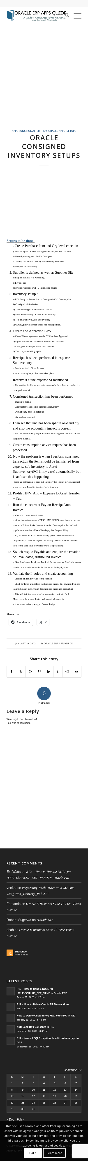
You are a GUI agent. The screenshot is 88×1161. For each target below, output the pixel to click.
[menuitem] (64, 16)
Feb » (20, 1119)
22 (12, 1102)
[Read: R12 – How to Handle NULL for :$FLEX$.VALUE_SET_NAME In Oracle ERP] (11, 991)
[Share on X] (20, 671)
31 (33, 1109)
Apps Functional (23, 131)
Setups (71, 131)
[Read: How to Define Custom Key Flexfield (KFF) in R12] (11, 1018)
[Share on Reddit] (67, 671)
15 (12, 1096)
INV (45, 131)
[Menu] (75, 16)
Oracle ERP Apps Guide (58, 643)
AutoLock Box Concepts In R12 (35, 1027)
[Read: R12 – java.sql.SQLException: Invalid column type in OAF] (11, 1041)
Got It (33, 1153)
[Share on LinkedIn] (48, 671)
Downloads (45, 919)
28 (76, 1102)
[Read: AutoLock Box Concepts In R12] (11, 1029)
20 (65, 1096)
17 (33, 1096)
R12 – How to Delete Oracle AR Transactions (43, 1004)
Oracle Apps (56, 131)
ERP (39, 131)
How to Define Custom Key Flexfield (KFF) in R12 (46, 1015)
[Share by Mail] (76, 671)
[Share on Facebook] (11, 671)
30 (22, 1109)
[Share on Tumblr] (58, 671)
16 (22, 1096)
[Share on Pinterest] (39, 671)
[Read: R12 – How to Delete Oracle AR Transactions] (11, 1007)
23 (22, 1102)
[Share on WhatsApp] (30, 671)
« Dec (10, 1119)
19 (54, 1096)
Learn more (54, 1153)
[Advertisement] (44, 82)
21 (76, 1096)
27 (65, 1102)
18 (44, 1096)
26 (54, 1102)
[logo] (36, 16)
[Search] (64, 16)
